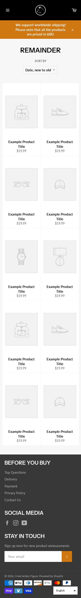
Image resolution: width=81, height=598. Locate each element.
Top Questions (15, 472)
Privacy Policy (14, 493)
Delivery (10, 479)
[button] (65, 590)
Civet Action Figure (26, 576)
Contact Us (12, 500)
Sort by (40, 61)
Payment (10, 486)
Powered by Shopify (51, 576)
